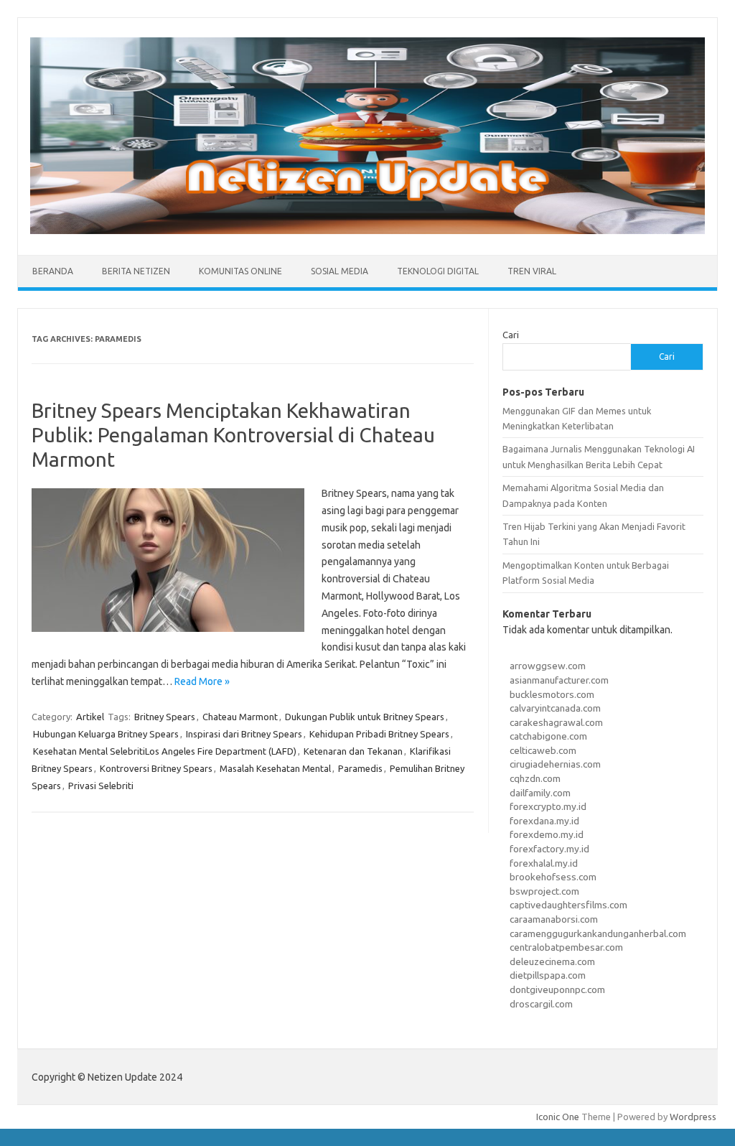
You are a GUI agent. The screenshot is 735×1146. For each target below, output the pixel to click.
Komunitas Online (240, 271)
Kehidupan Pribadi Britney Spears (379, 734)
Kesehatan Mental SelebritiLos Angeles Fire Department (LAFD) (164, 751)
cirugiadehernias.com (555, 764)
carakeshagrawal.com (556, 722)
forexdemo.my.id (547, 834)
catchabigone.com (548, 736)
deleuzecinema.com (552, 961)
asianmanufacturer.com (559, 680)
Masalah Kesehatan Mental (275, 768)
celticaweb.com (543, 750)
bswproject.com (544, 891)
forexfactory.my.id (549, 848)
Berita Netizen (136, 271)
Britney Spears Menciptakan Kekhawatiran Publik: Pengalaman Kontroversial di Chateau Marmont (233, 434)
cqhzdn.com (535, 778)
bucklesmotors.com (552, 694)
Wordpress (693, 1117)
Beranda (52, 271)
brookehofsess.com (553, 876)
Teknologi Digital (438, 271)
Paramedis (360, 768)
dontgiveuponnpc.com (557, 989)
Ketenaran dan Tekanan (353, 751)
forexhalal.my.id (544, 863)
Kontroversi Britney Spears (156, 768)
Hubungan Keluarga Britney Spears (106, 734)
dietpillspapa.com (548, 975)
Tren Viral (531, 271)
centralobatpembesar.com (566, 947)
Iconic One (557, 1117)
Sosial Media (339, 271)
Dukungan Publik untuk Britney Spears (364, 717)
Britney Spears (164, 717)
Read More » (202, 681)
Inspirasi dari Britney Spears (244, 734)
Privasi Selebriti (101, 786)
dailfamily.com (540, 792)
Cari (510, 335)
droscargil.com (541, 1004)
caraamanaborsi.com (554, 919)
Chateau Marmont (240, 717)
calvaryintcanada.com (555, 708)
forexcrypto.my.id (548, 806)
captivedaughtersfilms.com (568, 904)
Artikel (90, 717)
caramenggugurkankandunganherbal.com (598, 933)
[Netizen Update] (367, 230)
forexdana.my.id (544, 820)
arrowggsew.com (548, 665)
